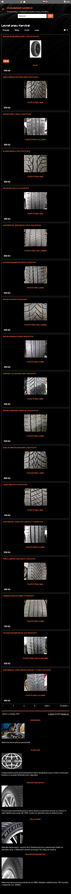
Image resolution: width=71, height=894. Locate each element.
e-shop (51, 714)
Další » (47, 706)
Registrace (24, 1)
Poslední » (64, 706)
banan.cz (65, 714)
